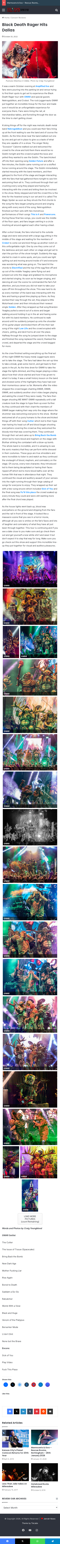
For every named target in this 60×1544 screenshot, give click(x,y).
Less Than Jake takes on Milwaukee (14, 1485)
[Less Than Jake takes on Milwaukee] (15, 1472)
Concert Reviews (18, 17)
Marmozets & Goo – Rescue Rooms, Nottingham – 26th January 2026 (41, 1451)
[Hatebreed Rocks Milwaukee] (44, 1472)
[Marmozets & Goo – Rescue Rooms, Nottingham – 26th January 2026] (44, 1437)
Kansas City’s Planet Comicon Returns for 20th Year (15, 1453)
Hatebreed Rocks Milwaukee (40, 1485)
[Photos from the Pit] (18, 10)
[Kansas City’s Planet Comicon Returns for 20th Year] (15, 1439)
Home (6, 17)
